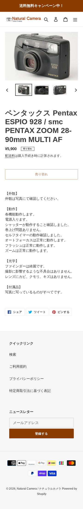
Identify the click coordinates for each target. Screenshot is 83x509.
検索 (12, 354)
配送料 (10, 156)
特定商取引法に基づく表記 (30, 391)
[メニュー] (75, 19)
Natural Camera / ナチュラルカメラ (39, 488)
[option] (24, 90)
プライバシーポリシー (26, 379)
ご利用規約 (18, 366)
